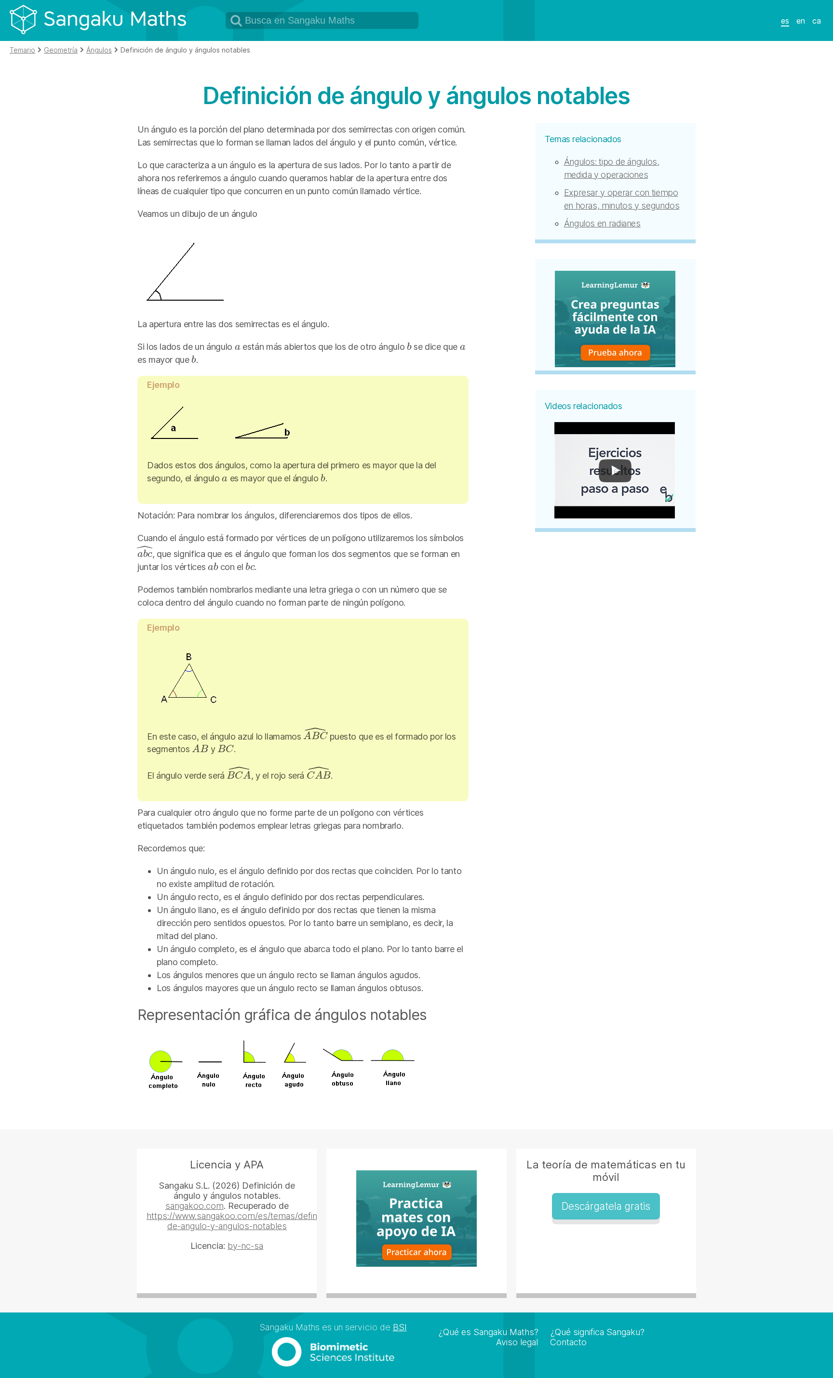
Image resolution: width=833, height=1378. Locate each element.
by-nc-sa (245, 1246)
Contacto (568, 1342)
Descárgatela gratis (606, 1206)
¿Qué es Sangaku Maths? (488, 1332)
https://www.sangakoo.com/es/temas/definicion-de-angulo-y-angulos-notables (242, 1221)
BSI (400, 1327)
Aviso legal (517, 1342)
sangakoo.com (194, 1206)
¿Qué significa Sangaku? (598, 1332)
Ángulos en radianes (602, 223)
